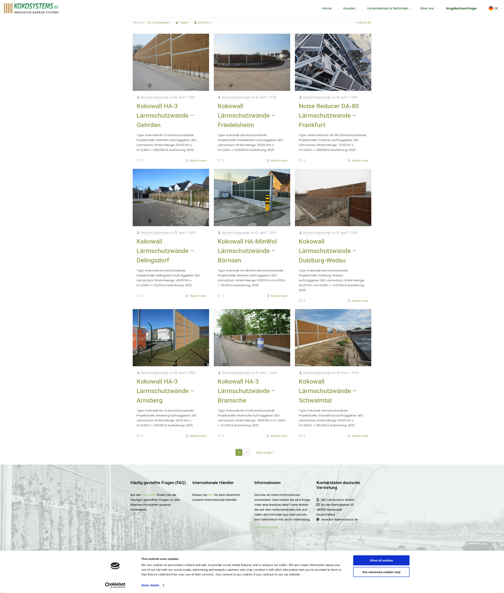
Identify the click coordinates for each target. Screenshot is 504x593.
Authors (203, 22)
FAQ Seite (149, 495)
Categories (160, 22)
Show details (150, 585)
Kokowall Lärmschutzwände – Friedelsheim (246, 115)
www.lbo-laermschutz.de (339, 519)
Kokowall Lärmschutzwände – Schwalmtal (327, 391)
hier (210, 495)
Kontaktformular (266, 527)
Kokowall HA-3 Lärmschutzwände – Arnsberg (165, 391)
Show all (365, 22)
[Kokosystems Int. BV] (31, 8)
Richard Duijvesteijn (155, 97)
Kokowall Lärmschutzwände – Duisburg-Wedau (327, 251)
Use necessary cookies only (381, 571)
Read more (198, 160)
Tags (183, 22)
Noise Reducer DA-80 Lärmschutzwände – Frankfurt (329, 115)
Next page (264, 452)
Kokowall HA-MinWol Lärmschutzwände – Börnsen (247, 251)
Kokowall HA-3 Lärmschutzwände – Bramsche (246, 391)
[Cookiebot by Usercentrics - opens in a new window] (115, 585)
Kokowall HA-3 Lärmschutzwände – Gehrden (165, 115)
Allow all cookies (381, 560)
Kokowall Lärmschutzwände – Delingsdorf (165, 251)
